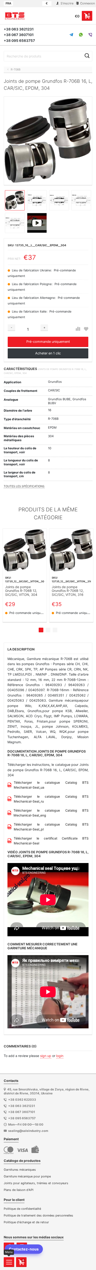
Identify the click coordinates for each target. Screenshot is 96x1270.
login (59, 1056)
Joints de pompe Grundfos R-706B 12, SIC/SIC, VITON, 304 (21, 591)
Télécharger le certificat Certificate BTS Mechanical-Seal (51, 840)
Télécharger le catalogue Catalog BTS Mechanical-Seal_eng (51, 812)
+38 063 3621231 (19, 29)
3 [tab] (55, 630)
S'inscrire (66, 3)
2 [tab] (48, 630)
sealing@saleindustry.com (28, 1131)
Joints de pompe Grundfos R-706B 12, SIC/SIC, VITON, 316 (68, 591)
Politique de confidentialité (22, 1208)
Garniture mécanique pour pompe (27, 1176)
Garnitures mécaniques (20, 1169)
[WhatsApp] (81, 34)
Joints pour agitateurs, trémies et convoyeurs (36, 1183)
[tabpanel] (24, 575)
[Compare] (78, 329)
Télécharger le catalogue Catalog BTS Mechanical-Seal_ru (51, 798)
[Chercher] (87, 55)
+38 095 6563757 (19, 40)
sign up (45, 1056)
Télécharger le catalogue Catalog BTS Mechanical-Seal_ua (51, 784)
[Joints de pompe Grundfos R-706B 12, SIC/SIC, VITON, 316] (71, 550)
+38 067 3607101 (19, 35)
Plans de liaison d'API (18, 1190)
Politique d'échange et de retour (26, 1222)
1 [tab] (41, 630)
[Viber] (90, 34)
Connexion (87, 3)
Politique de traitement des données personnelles (38, 1215)
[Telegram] (71, 34)
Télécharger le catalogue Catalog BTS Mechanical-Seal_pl (51, 826)
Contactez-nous (24, 1249)
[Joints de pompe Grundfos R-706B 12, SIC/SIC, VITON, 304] (25, 550)
